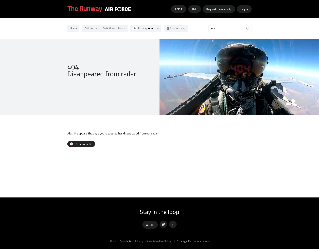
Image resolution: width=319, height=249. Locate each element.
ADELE (179, 9)
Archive (177, 28)
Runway (148, 28)
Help (194, 9)
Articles (92, 28)
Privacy (139, 241)
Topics (121, 28)
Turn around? (83, 144)
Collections (109, 28)
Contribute (126, 241)
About (112, 241)
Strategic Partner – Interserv (193, 241)
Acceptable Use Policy (158, 241)
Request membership (218, 9)
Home (73, 28)
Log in (244, 9)
